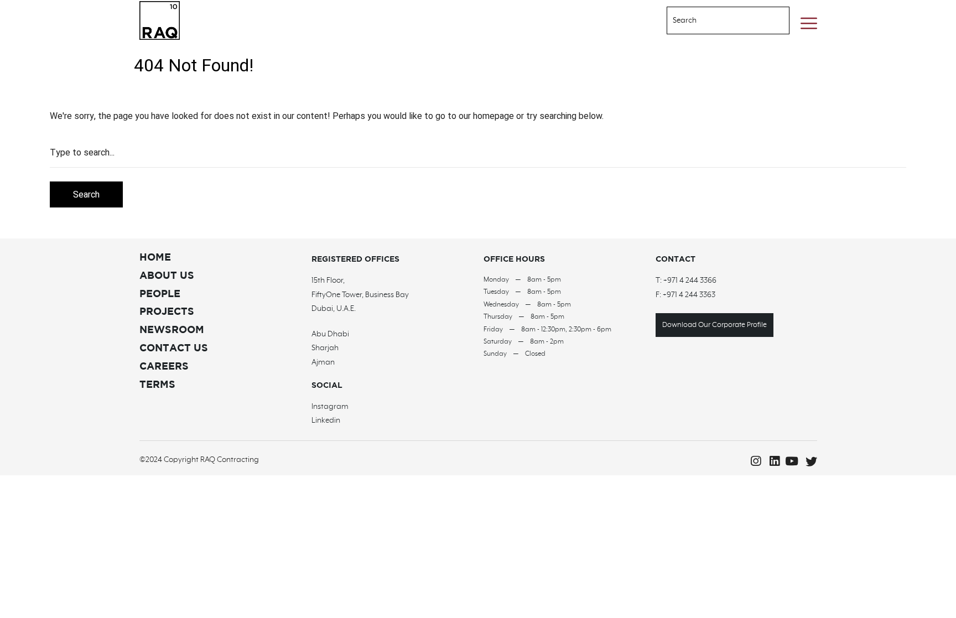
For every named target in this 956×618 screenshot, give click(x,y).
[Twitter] (809, 461)
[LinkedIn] (771, 461)
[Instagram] (752, 461)
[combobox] (714, 20)
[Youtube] (790, 461)
